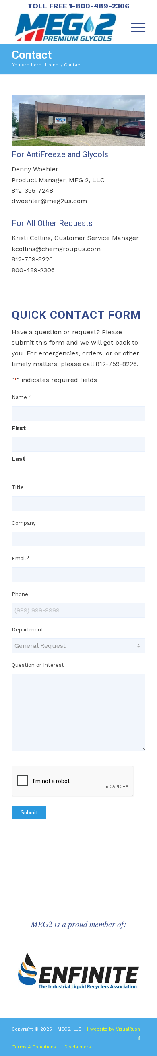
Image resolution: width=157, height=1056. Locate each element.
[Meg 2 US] (65, 28)
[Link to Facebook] (139, 1039)
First (19, 428)
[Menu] (134, 28)
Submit (29, 812)
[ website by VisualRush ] (115, 1029)
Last (18, 458)
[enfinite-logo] (78, 971)
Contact (32, 55)
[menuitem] (134, 28)
